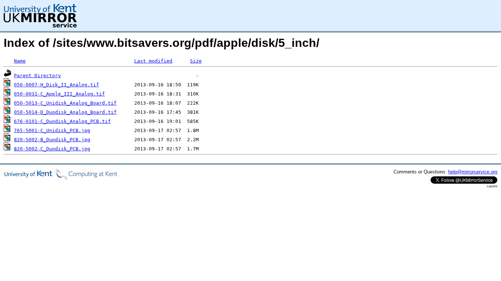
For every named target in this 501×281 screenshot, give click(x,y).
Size (196, 61)
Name (20, 61)
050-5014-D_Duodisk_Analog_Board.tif (65, 112)
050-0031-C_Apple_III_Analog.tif (59, 94)
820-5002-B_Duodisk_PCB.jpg (52, 139)
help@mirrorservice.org (472, 172)
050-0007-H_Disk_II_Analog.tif (56, 84)
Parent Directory (37, 75)
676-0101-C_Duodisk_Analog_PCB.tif (62, 121)
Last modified (153, 61)
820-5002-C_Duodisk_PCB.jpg (52, 148)
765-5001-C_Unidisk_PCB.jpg (52, 130)
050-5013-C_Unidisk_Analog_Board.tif (65, 103)
